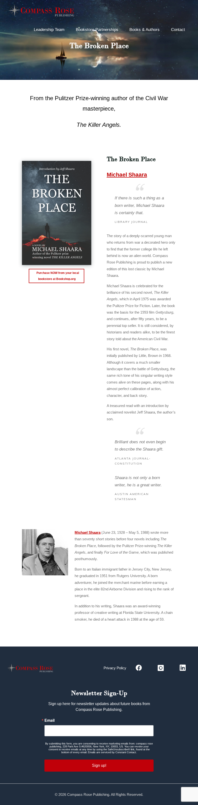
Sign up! (99, 765)
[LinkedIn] (183, 668)
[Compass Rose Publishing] (42, 11)
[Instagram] (161, 668)
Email (49, 720)
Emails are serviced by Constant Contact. (112, 752)
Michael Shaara (127, 175)
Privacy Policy (115, 668)
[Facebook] (139, 668)
